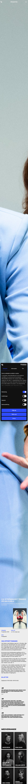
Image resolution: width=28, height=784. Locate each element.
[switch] (24, 396)
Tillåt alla (14, 410)
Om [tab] (23, 368)
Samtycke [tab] (5, 368)
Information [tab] (14, 368)
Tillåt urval (14, 414)
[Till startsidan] (1, 2)
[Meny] (26, 2)
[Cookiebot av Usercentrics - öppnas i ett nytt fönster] (20, 365)
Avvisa (14, 418)
